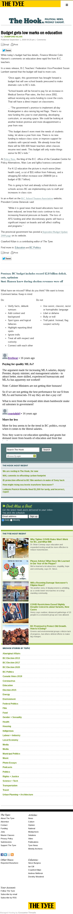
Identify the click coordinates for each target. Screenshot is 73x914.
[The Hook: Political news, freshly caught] (36, 17)
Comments (41, 40)
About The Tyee (7, 818)
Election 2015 (9, 690)
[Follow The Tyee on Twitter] (5, 854)
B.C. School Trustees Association (37, 198)
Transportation (10, 785)
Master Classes (7, 835)
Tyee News (33, 845)
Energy (6, 694)
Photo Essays (10, 763)
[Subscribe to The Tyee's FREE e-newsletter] (8, 854)
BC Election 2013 (11, 658)
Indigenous (8, 731)
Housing (7, 726)
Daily (7, 520)
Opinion (31, 825)
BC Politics (35, 247)
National (31, 828)
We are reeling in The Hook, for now (20, 471)
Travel (6, 790)
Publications (33, 842)
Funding (4, 828)
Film (5, 708)
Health (6, 722)
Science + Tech (10, 781)
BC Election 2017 (11, 662)
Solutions (32, 835)
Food (5, 713)
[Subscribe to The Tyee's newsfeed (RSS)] (12, 854)
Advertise (5, 822)
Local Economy (10, 740)
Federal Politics (10, 703)
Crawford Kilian (34, 870)
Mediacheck (33, 832)
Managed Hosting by (18, 913)
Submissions (6, 842)
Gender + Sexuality (12, 717)
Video (30, 839)
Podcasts (7, 767)
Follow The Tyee (8, 891)
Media (6, 744)
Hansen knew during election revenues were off (35, 281)
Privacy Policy (7, 839)
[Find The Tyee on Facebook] (2, 854)
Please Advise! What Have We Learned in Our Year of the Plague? (50, 562)
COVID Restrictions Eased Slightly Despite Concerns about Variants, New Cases (49, 607)
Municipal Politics (11, 753)
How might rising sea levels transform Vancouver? (28, 485)
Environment (9, 699)
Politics (6, 772)
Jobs (3, 832)
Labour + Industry (11, 735)
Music (6, 758)
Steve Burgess (34, 863)
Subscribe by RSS (8, 898)
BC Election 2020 (11, 667)
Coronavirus (9, 681)
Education (20, 247)
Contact (4, 825)
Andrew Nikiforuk (35, 873)
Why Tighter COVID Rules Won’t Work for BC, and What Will (49, 540)
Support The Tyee (8, 845)
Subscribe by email (9, 894)
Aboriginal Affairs (11, 653)
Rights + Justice (11, 776)
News (30, 818)
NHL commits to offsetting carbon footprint (24, 475)
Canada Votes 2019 (12, 676)
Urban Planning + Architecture (18, 794)
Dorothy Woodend (36, 877)
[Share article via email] (5, 45)
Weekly (16, 520)
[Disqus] (36, 396)
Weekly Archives (35, 849)
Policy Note (9, 159)
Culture (31, 822)
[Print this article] (15, 45)
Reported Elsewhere (9, 863)
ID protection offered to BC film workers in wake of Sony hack (33, 480)
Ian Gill (31, 866)
